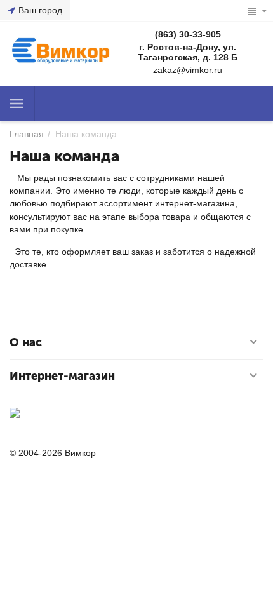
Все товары (17, 103)
